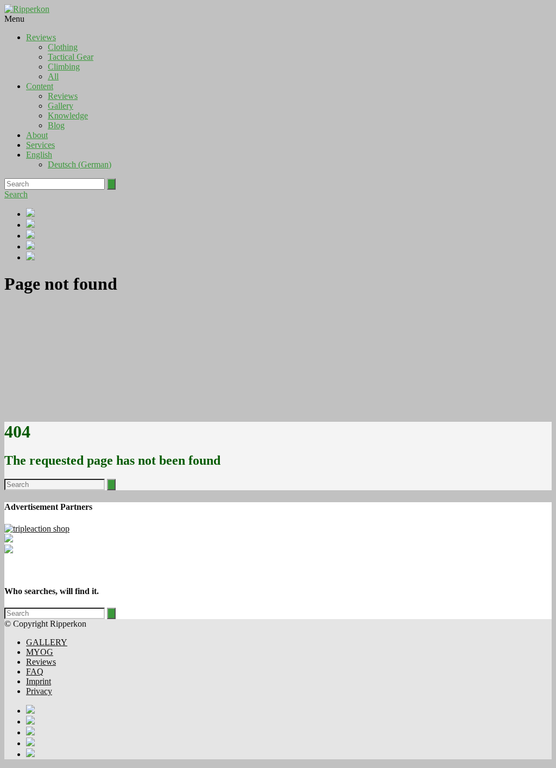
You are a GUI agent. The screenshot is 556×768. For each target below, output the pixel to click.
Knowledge (68, 115)
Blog (56, 125)
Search (16, 194)
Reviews (41, 37)
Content (39, 86)
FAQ (34, 671)
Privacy (39, 691)
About (37, 135)
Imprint (38, 681)
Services (40, 144)
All (53, 76)
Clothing (63, 47)
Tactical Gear (70, 56)
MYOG (39, 652)
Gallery (60, 105)
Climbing (64, 66)
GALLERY (46, 642)
